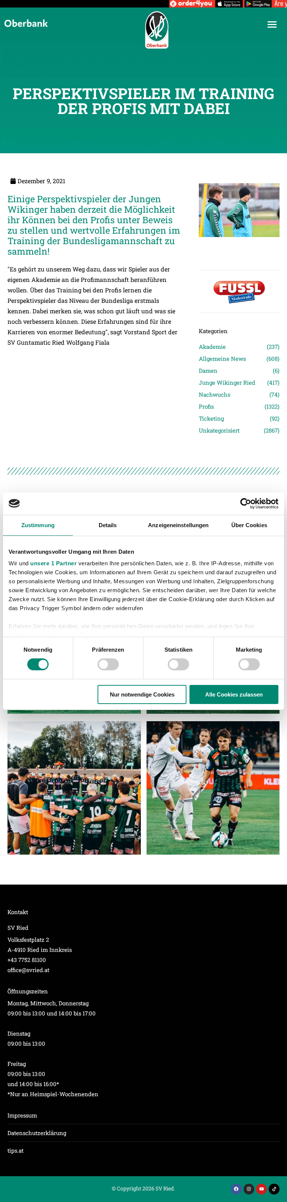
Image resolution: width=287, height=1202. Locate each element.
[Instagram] (249, 1189)
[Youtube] (261, 1189)
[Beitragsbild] (74, 788)
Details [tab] (108, 525)
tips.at (15, 1150)
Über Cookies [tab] (249, 525)
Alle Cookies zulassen (234, 694)
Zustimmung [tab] (38, 525)
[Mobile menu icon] (272, 24)
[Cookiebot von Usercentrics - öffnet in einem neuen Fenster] (245, 503)
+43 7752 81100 (26, 959)
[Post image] (239, 247)
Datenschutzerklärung (36, 1133)
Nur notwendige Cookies (142, 694)
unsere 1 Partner (53, 563)
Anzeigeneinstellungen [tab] (178, 525)
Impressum (22, 1115)
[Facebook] (236, 1189)
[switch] (108, 664)
